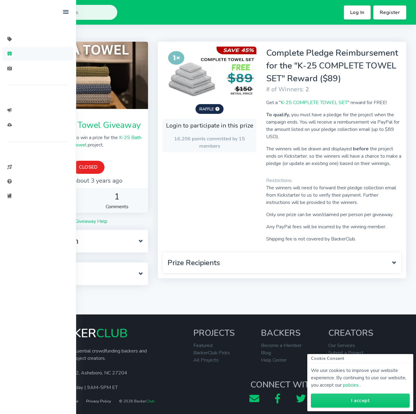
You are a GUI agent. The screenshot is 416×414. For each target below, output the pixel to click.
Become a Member (281, 345)
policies (351, 385)
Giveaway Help (91, 221)
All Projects (206, 360)
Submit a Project (346, 352)
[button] (88, 241)
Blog (266, 352)
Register (390, 12)
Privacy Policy (98, 401)
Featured (203, 345)
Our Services (341, 345)
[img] (217, 109)
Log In (357, 12)
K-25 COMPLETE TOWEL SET (314, 102)
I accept (360, 400)
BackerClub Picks (211, 352)
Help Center (274, 360)
